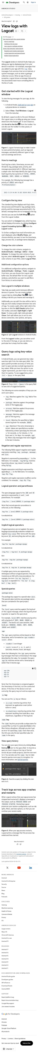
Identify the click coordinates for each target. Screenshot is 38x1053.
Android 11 (5, 968)
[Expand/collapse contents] (13, 37)
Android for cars (7, 938)
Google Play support (8, 1003)
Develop (17, 15)
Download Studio (7, 986)
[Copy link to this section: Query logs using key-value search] (11, 355)
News (3, 890)
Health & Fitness (6, 911)
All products (5, 1031)
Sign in (33, 2)
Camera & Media (7, 914)
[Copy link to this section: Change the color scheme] (25, 245)
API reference (6, 983)
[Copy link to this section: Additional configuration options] (31, 265)
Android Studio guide (8, 976)
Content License (21, 854)
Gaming (4, 905)
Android (4, 878)
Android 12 (5, 965)
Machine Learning (7, 908)
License (10, 1038)
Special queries (23, 760)
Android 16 (5, 952)
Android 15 (5, 956)
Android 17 (5, 949)
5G (3, 920)
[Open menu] (3, 2)
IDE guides (7, 17)
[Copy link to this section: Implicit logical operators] (26, 525)
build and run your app (25, 105)
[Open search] (24, 2)
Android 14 (5, 959)
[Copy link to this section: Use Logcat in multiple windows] (31, 286)
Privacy (4, 917)
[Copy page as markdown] (22, 31)
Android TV (5, 941)
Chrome (4, 1022)
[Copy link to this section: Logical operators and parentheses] (3, 489)
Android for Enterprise (8, 881)
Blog (3, 893)
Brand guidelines (20, 1038)
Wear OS (4, 932)
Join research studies (8, 1006)
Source (4, 887)
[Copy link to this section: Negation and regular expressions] (33, 446)
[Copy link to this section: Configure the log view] (24, 200)
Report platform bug (8, 997)
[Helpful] (13, 21)
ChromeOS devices (8, 935)
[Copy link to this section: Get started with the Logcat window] (12, 94)
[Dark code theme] (35, 190)
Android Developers (7, 15)
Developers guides (7, 979)
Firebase (4, 1025)
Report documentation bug (10, 1000)
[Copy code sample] (35, 668)
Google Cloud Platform (9, 1028)
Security (4, 884)
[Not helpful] (16, 21)
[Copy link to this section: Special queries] (17, 589)
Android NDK (6, 989)
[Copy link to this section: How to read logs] (19, 160)
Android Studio (8, 8)
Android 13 (5, 962)
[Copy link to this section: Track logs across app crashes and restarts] (17, 793)
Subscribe (27, 1043)
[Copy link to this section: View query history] (20, 741)
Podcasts (4, 897)
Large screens (6, 929)
